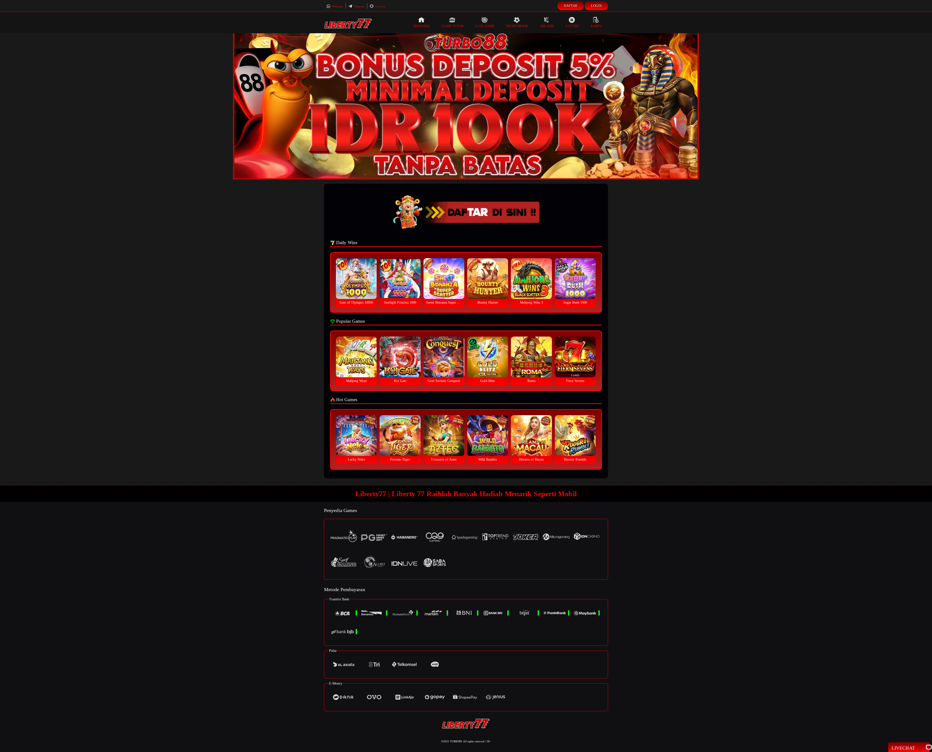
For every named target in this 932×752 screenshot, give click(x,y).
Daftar (570, 6)
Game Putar (452, 26)
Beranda (422, 26)
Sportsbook (517, 26)
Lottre (572, 26)
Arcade (547, 26)
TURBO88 (456, 741)
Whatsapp (337, 6)
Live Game (484, 26)
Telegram (359, 6)
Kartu (596, 26)
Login (596, 6)
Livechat (379, 6)
